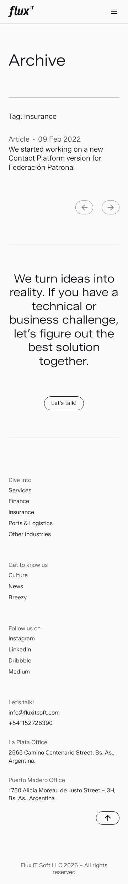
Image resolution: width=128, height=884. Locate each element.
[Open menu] (114, 12)
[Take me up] (107, 818)
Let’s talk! (64, 403)
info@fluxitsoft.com (34, 712)
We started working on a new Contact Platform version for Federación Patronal (56, 158)
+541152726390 (31, 723)
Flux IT (21, 12)
